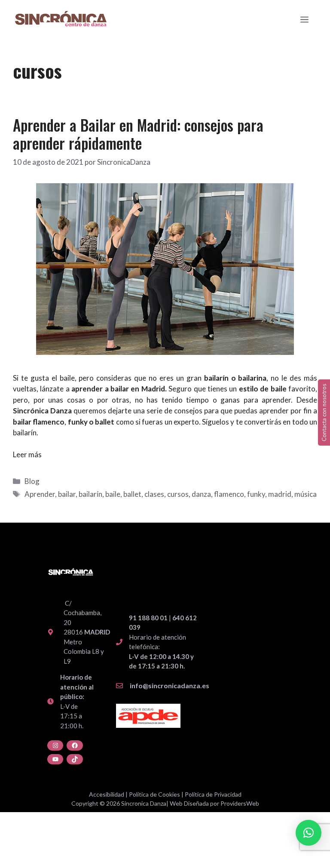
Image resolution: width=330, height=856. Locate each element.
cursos (178, 494)
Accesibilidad (106, 794)
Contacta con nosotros (324, 412)
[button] (308, 833)
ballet (104, 421)
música (305, 494)
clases (154, 494)
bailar (67, 494)
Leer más (27, 454)
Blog (32, 481)
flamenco (229, 494)
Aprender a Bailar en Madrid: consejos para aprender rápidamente (138, 134)
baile (112, 494)
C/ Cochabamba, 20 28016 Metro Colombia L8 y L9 (87, 632)
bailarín (90, 494)
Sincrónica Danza (42, 410)
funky (256, 494)
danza (201, 494)
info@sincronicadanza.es (169, 685)
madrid (279, 494)
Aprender (39, 494)
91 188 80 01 (148, 618)
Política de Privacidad (213, 794)
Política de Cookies (154, 794)
